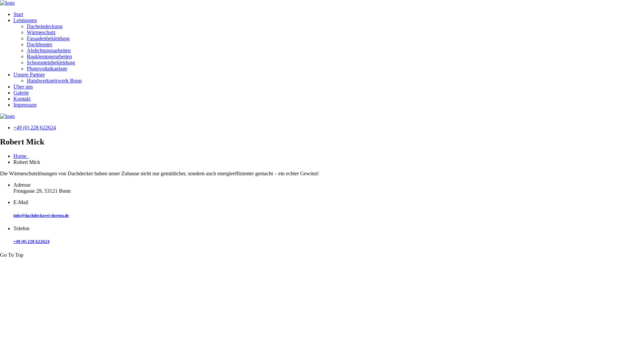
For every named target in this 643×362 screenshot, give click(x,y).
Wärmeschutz (41, 32)
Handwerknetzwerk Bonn (54, 80)
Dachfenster (39, 44)
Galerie (21, 93)
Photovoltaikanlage (47, 68)
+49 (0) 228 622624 (34, 127)
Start (18, 14)
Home (21, 156)
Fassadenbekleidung (48, 38)
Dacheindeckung (45, 26)
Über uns (23, 86)
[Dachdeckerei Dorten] (7, 3)
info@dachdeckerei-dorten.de (41, 215)
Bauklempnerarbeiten (49, 56)
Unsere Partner (29, 74)
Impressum (25, 105)
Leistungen (25, 20)
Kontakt (21, 99)
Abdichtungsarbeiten (49, 50)
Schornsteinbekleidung (51, 62)
